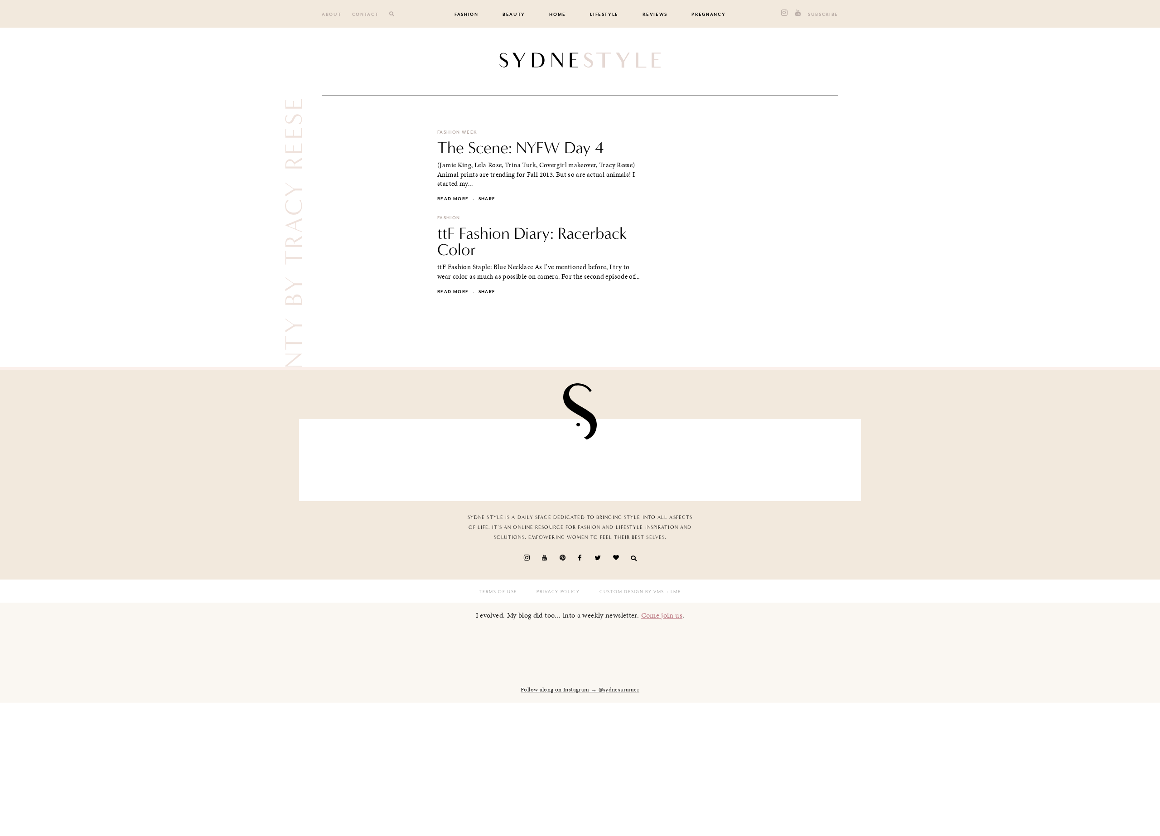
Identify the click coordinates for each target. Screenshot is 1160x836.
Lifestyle (604, 14)
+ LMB (672, 591)
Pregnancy (708, 14)
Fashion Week (457, 132)
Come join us (662, 615)
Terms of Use (498, 591)
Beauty (514, 14)
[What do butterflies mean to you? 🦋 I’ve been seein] (351, 458)
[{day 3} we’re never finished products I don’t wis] (625, 458)
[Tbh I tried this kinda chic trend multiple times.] (717, 458)
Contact (365, 14)
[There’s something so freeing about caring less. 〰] (534, 458)
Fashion (466, 14)
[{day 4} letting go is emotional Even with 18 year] (443, 458)
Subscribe (823, 14)
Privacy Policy (558, 591)
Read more (453, 199)
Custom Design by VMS (631, 591)
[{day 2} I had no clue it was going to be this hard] (808, 458)
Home (557, 14)
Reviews (655, 14)
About (331, 14)
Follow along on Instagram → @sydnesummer (580, 690)
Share (487, 199)
